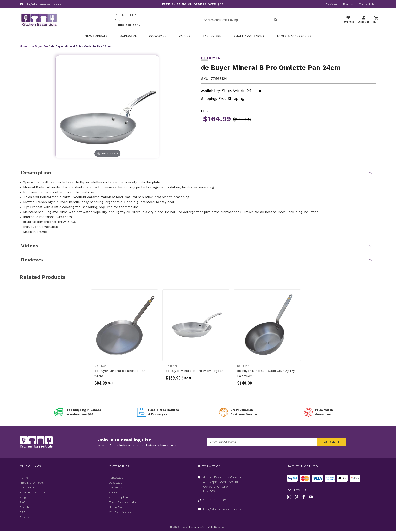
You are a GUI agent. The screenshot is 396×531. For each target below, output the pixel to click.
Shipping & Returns (33, 492)
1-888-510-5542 (128, 25)
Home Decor (117, 507)
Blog (23, 497)
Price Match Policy (32, 482)
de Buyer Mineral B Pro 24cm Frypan (195, 371)
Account (363, 21)
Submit (334, 442)
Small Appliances (248, 36)
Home (24, 477)
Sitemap (26, 517)
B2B (22, 512)
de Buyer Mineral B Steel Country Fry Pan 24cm (266, 373)
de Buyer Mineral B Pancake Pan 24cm (120, 373)
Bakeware (128, 36)
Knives (184, 36)
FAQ (22, 502)
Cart (375, 22)
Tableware (212, 36)
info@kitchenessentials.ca (43, 4)
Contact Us (367, 4)
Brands (348, 4)
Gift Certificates (120, 512)
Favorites (348, 21)
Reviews (332, 4)
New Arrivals (96, 36)
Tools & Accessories (294, 36)
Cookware (158, 36)
